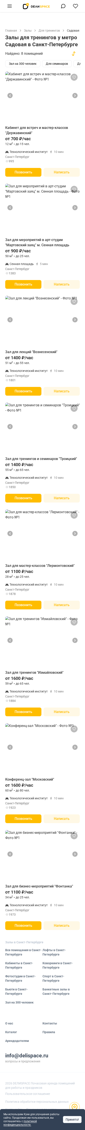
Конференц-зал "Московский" (29, 779)
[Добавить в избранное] (74, 77)
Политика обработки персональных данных (37, 1101)
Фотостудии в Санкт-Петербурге (20, 978)
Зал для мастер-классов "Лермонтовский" (40, 566)
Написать (62, 172)
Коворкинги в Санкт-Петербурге (57, 965)
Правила (48, 1032)
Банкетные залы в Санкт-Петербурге (56, 991)
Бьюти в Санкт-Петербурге (16, 991)
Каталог (11, 1032)
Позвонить (23, 172)
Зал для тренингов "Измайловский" (34, 672)
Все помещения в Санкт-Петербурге (23, 952)
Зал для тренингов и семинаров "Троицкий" (41, 459)
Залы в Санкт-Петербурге (24, 942)
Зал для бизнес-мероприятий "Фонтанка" (39, 886)
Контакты (49, 1023)
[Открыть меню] (9, 6)
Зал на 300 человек (19, 1002)
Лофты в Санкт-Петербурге (54, 952)
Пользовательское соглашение (27, 1094)
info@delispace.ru (26, 1056)
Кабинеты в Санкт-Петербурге (19, 965)
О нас (9, 1023)
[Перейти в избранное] (75, 6)
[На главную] (36, 6)
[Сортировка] (74, 53)
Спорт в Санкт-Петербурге (53, 978)
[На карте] (74, 1107)
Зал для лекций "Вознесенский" (31, 352)
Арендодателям (17, 1041)
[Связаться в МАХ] (63, 6)
